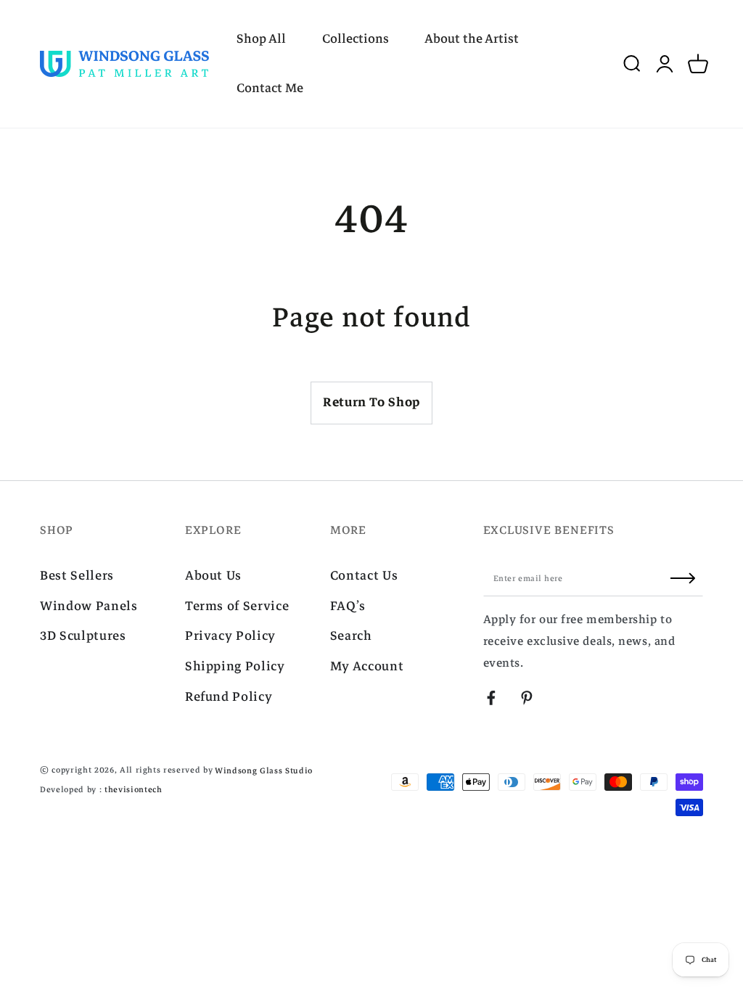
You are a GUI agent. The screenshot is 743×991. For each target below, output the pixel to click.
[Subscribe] (686, 578)
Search (351, 635)
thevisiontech (133, 790)
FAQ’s (348, 606)
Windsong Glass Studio (264, 771)
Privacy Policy (230, 635)
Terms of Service (237, 606)
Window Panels (89, 606)
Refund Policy (229, 696)
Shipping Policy (235, 666)
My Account (367, 666)
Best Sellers (77, 575)
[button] (631, 63)
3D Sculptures (83, 635)
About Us (213, 575)
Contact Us (364, 575)
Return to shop (371, 402)
